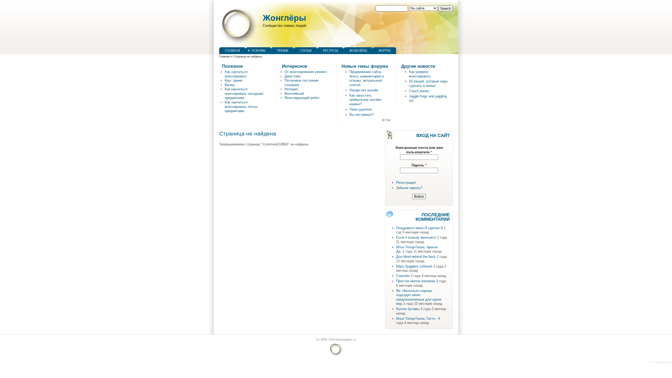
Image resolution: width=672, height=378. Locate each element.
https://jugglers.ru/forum (414, 266)
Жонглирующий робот (302, 98)
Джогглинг (293, 76)
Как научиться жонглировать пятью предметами (241, 106)
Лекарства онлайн (363, 90)
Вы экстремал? (361, 115)
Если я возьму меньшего (416, 237)
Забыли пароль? (409, 188)
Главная (232, 50)
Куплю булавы (407, 309)
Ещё (388, 120)
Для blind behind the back (416, 257)
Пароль (419, 165)
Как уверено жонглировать (420, 74)
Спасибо (403, 276)
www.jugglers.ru (662, 362)
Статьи (306, 50)
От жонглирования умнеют (306, 72)
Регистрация (406, 183)
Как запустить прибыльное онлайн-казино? (365, 99)
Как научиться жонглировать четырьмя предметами (244, 93)
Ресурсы (330, 50)
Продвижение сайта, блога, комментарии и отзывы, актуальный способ (366, 78)
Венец (229, 85)
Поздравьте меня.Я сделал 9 (419, 228)
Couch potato (419, 91)
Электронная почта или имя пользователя (419, 150)
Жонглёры (284, 18)
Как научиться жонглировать (236, 74)
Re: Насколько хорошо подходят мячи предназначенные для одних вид (419, 297)
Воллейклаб (294, 94)
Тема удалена (360, 109)
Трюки (282, 50)
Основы (258, 50)
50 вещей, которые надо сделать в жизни (428, 83)
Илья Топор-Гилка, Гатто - (416, 319)
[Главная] (238, 45)
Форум (384, 50)
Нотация (291, 89)
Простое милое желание (415, 281)
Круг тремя (233, 80)
